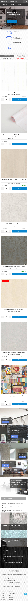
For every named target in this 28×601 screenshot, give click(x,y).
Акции (10, 595)
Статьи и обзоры (13, 593)
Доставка (3, 599)
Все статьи (3, 511)
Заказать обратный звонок (9, 580)
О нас (2, 593)
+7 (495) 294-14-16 (8, 578)
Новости (3, 595)
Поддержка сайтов (23, 596)
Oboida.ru (4, 1)
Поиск (19, 4)
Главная (3, 591)
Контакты (11, 597)
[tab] (7, 56)
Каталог (4, 4)
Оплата (3, 597)
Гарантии (11, 591)
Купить (19, 99)
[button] (1, 17)
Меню (12, 4)
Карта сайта (11, 599)
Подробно (12, 21)
